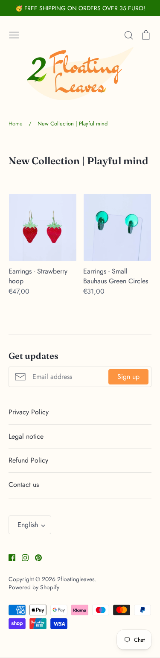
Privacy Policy (29, 412)
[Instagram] (22, 557)
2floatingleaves (76, 579)
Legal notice (26, 436)
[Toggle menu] (14, 34)
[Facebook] (8, 557)
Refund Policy (28, 460)
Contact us (24, 484)
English (27, 525)
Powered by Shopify (34, 587)
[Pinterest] (35, 557)
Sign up (128, 376)
